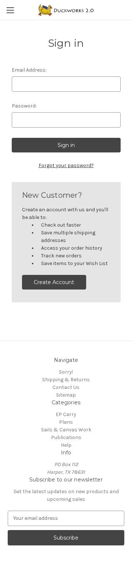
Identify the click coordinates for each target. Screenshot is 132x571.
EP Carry (66, 414)
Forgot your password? (66, 165)
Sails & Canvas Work (66, 430)
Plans (66, 422)
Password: (24, 106)
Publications (66, 437)
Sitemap (66, 395)
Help (66, 445)
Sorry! (66, 372)
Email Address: (29, 70)
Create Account (54, 282)
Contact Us (66, 387)
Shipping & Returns (66, 380)
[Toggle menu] (10, 10)
